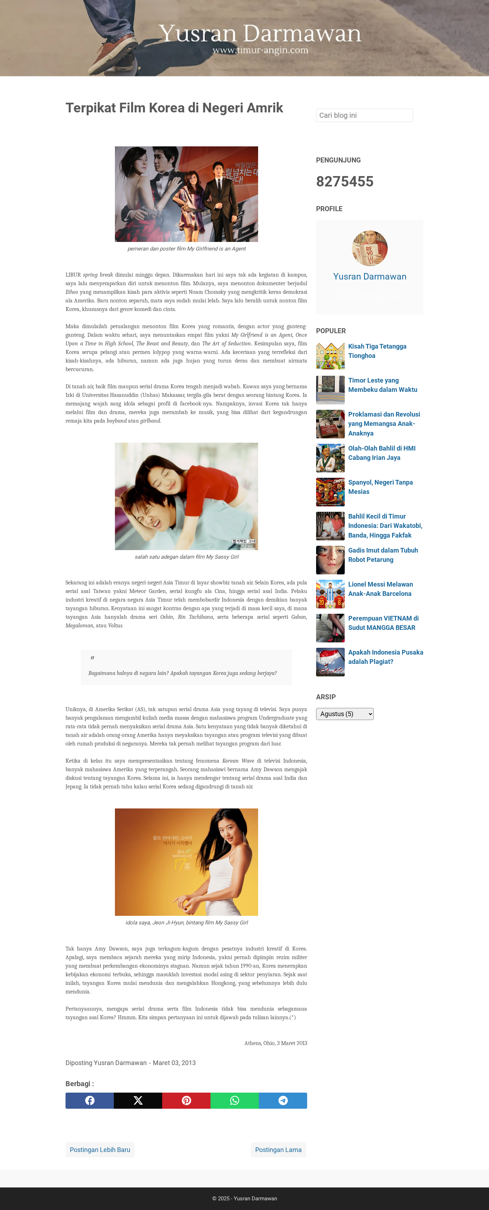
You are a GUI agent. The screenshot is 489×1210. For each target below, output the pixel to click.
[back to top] (475, 1193)
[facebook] (90, 1101)
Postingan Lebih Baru (100, 1149)
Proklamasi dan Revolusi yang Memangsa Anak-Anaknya (384, 424)
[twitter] (138, 1101)
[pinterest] (186, 1101)
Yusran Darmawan (370, 276)
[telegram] (283, 1101)
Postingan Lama (278, 1149)
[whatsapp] (234, 1101)
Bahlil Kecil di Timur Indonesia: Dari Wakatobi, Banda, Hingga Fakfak (385, 526)
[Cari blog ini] (419, 88)
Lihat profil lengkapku (369, 297)
